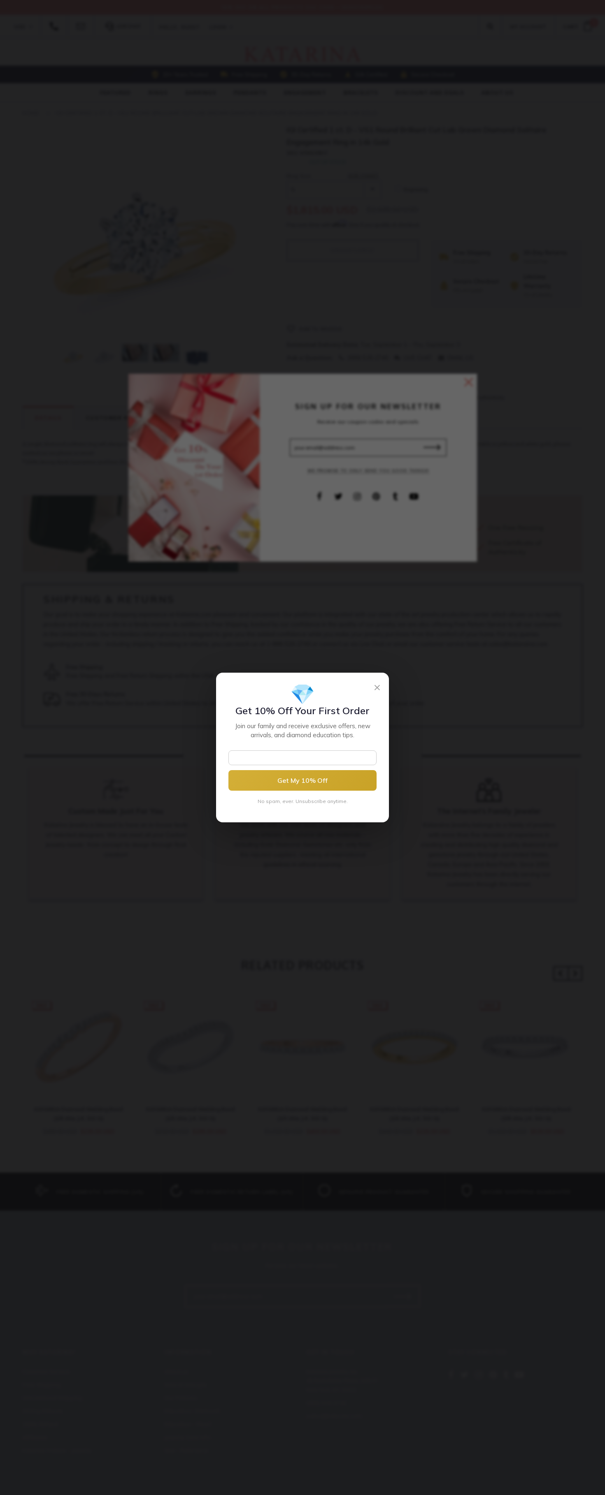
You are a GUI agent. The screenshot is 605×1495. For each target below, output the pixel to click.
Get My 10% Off (302, 780)
